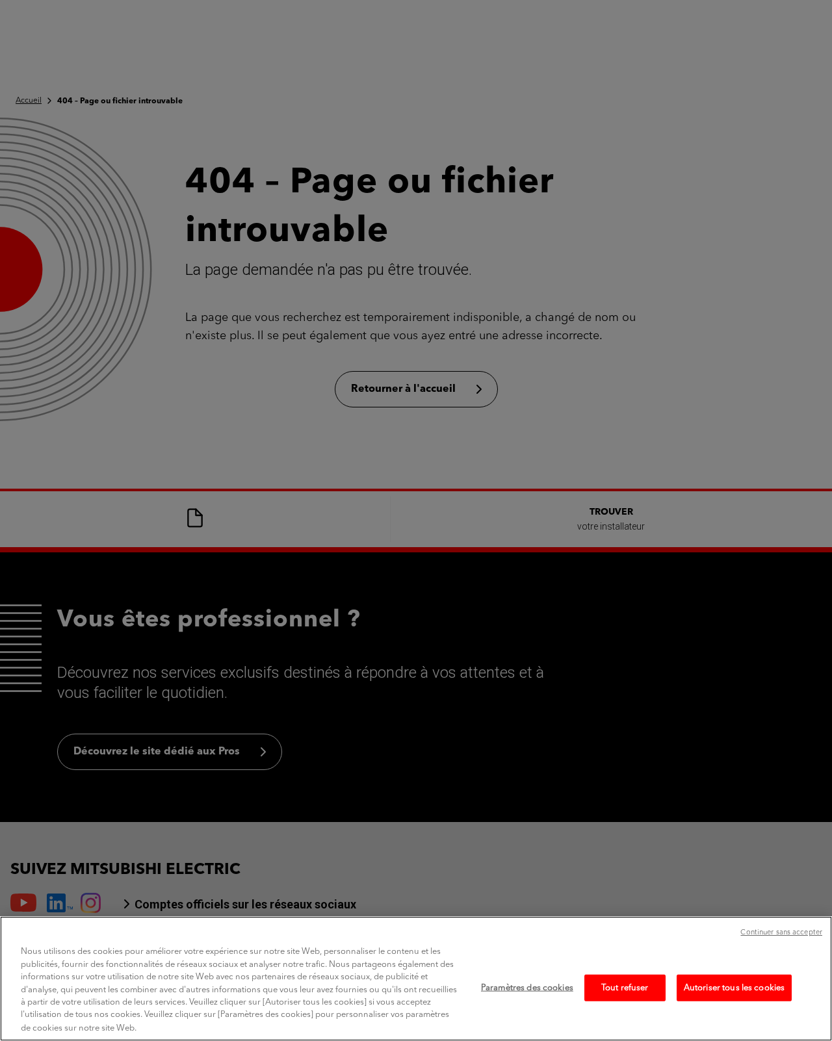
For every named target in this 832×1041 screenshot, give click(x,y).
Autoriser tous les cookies (734, 987)
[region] (416, 978)
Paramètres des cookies (527, 987)
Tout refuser (625, 987)
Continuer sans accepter (781, 932)
